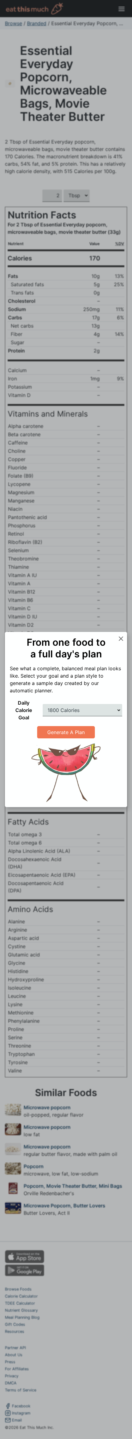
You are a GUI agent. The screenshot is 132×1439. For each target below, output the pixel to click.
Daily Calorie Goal (23, 710)
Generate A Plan (66, 732)
